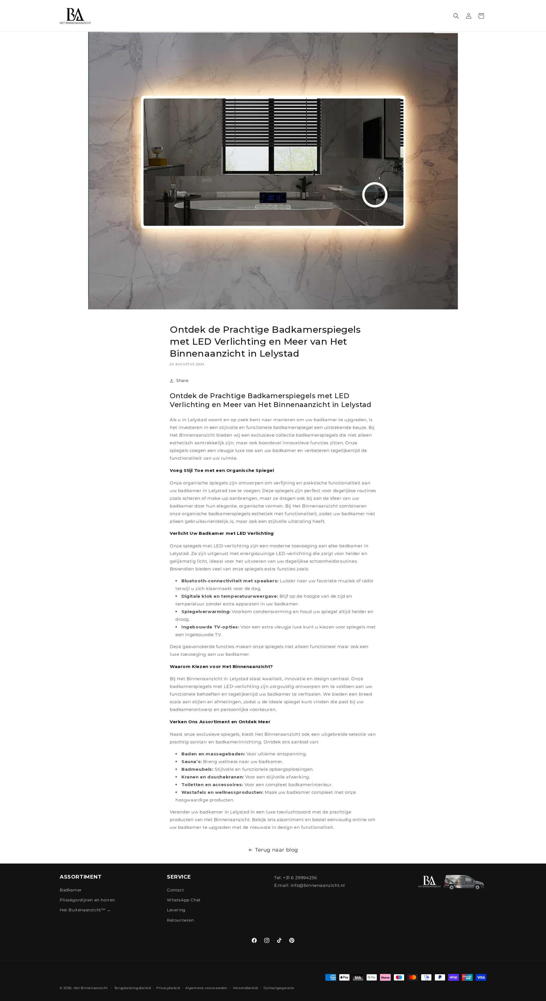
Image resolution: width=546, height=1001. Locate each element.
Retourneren (180, 920)
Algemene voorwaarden (206, 988)
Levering (176, 910)
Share (182, 380)
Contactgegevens (279, 988)
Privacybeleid (168, 988)
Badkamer (71, 890)
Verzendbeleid (245, 988)
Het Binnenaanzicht (91, 988)
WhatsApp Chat (184, 900)
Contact (175, 890)
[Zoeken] (456, 16)
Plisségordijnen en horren (87, 900)
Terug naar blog (276, 850)
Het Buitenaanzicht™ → (85, 910)
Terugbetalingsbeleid (132, 988)
